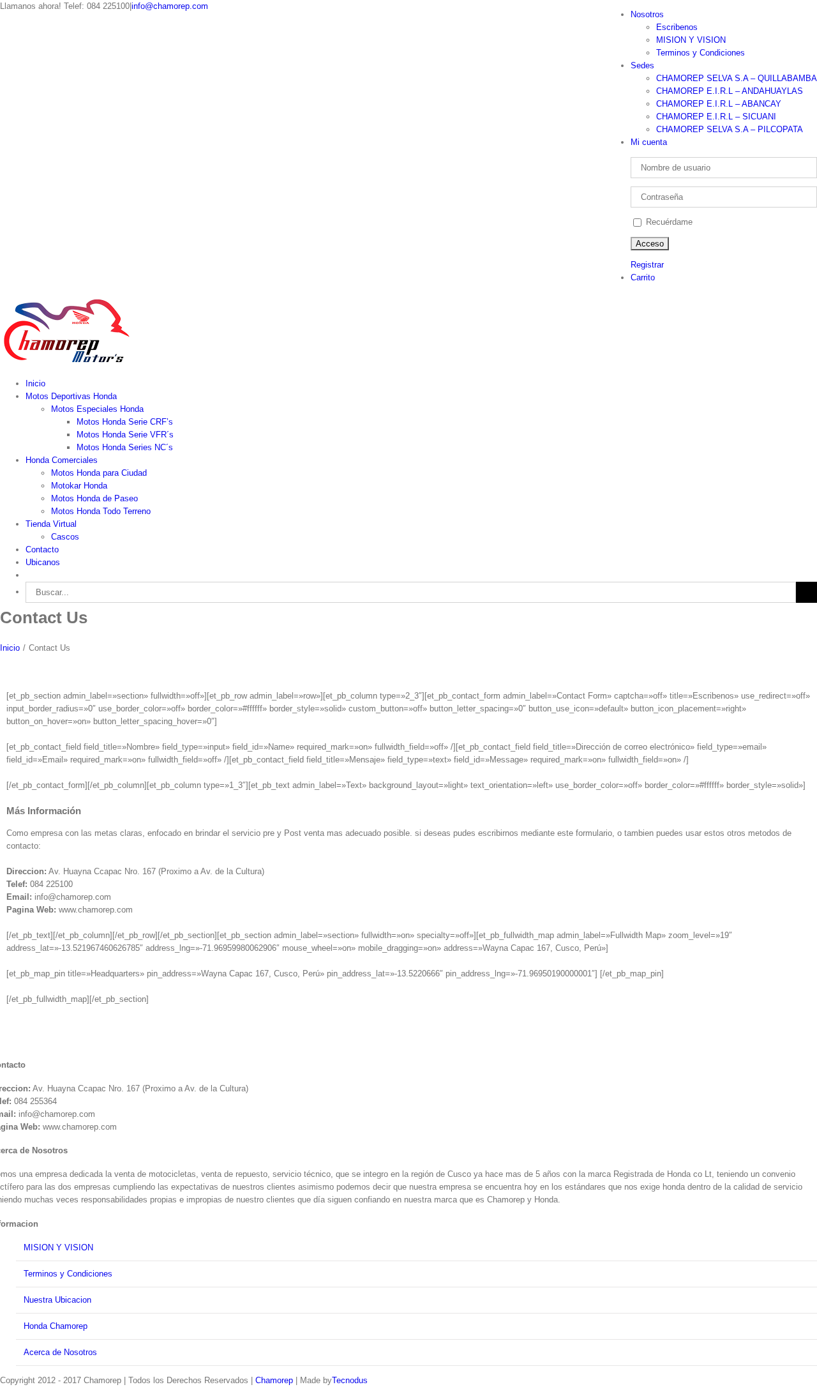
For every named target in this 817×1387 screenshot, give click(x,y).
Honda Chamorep (55, 1326)
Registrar (647, 264)
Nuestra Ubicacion (57, 1300)
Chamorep (274, 1380)
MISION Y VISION (58, 1247)
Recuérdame (668, 222)
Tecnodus (350, 1380)
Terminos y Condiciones (68, 1273)
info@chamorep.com (169, 6)
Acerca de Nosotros (60, 1352)
